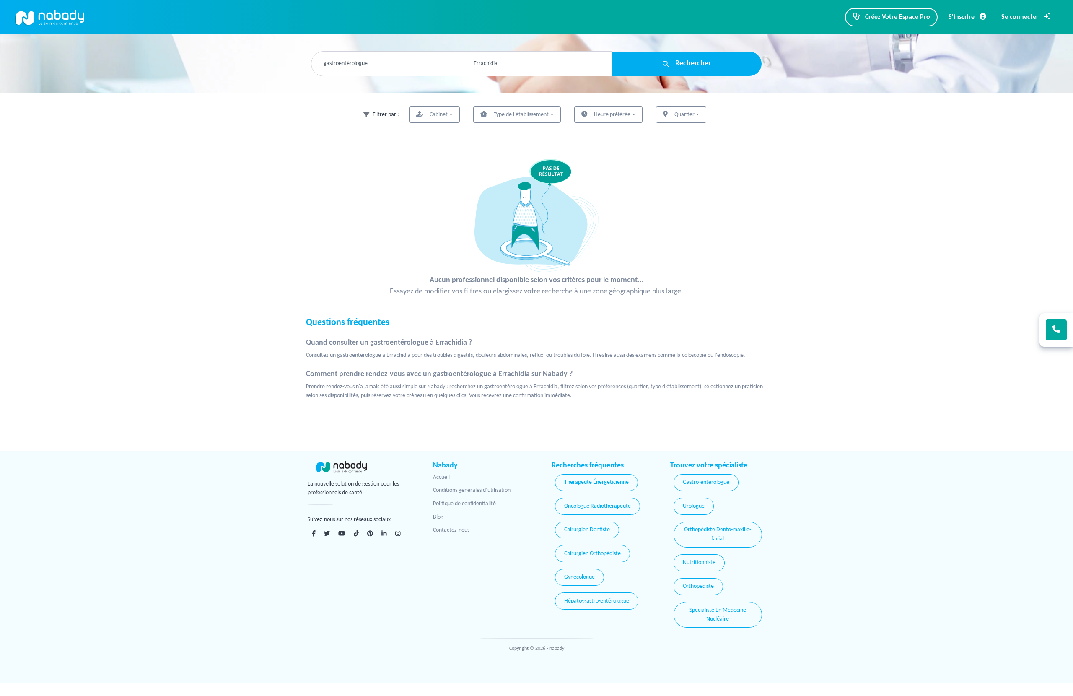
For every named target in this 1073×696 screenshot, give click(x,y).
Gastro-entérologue (706, 482)
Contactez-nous (451, 530)
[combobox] (386, 63)
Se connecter (1020, 17)
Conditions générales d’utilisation (472, 490)
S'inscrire (962, 17)
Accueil (441, 477)
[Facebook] (314, 533)
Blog (438, 517)
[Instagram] (398, 533)
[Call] (1056, 329)
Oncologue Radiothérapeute (597, 506)
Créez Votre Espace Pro (896, 17)
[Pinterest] (370, 533)
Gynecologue (579, 577)
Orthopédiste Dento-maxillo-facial (717, 534)
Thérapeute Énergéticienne (596, 482)
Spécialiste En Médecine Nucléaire (717, 615)
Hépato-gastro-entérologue (596, 601)
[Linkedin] (384, 533)
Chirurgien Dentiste (587, 530)
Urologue (694, 506)
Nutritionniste (699, 562)
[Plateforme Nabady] (359, 467)
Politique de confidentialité (464, 504)
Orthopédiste (698, 586)
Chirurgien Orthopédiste (592, 554)
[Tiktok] (356, 533)
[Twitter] (327, 533)
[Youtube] (341, 533)
